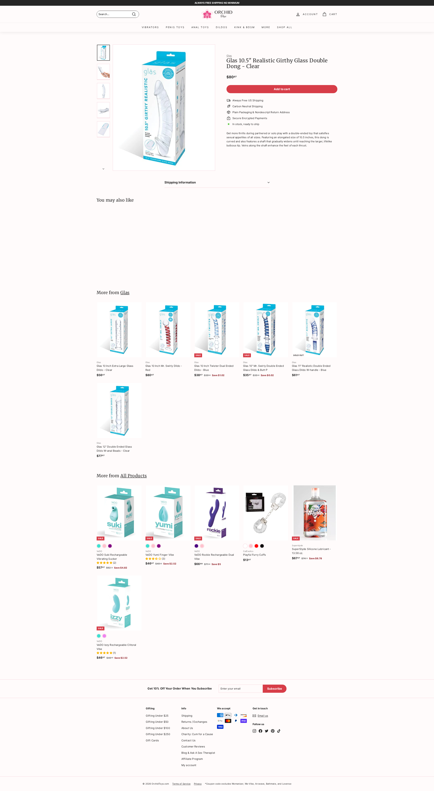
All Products (133, 475)
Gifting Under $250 (158, 734)
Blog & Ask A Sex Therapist (198, 752)
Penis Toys (175, 27)
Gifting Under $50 (157, 721)
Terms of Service (181, 783)
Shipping (186, 715)
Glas (229, 55)
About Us (187, 728)
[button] (105, 562)
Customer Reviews (193, 746)
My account (188, 765)
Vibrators (150, 27)
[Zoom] (164, 108)
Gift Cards (152, 740)
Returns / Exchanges (194, 721)
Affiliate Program (192, 759)
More (266, 27)
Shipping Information (180, 182)
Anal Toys (200, 27)
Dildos (222, 27)
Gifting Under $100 (158, 728)
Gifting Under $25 (157, 715)
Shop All (284, 27)
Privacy (198, 783)
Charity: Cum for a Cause (197, 734)
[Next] (103, 168)
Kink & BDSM (244, 27)
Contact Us (188, 740)
